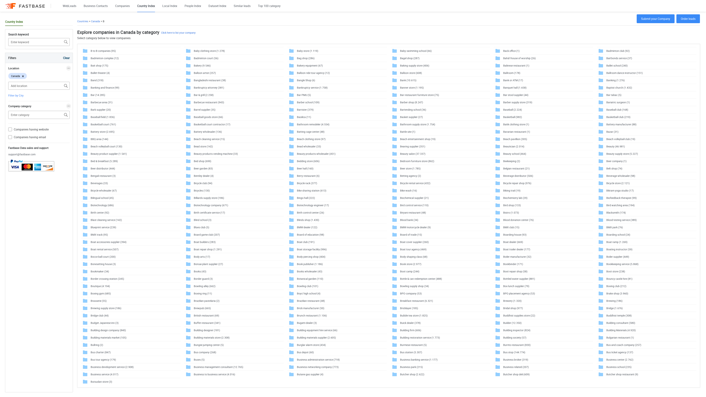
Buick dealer (410, 323)
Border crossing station (107, 278)
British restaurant (206, 315)
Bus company (205, 352)
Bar (98, 95)
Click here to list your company (178, 32)
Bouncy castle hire (619, 278)
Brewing (614, 301)
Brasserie (99, 301)
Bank (408, 80)
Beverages (99, 183)
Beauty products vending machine (216, 153)
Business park (411, 367)
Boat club (306, 242)
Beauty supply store (622, 153)
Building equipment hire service (317, 330)
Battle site (407, 131)
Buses (199, 359)
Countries (82, 21)
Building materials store (212, 337)
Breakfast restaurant (416, 301)
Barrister (305, 109)
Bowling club (307, 286)
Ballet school (617, 65)
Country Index (146, 6)
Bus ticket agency (619, 352)
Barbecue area (102, 102)
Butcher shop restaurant (622, 374)
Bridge (614, 308)
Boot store (615, 271)
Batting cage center (311, 131)
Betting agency (410, 176)
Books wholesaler (309, 271)
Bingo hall (306, 198)
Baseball (512, 109)
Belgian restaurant (516, 168)
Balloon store (411, 73)
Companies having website (31, 129)
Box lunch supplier (516, 286)
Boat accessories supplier (108, 242)
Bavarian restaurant (516, 131)
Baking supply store (414, 65)
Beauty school (514, 153)
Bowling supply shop (414, 286)
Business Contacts (96, 6)
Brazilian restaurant (311, 301)
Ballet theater (100, 73)
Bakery (202, 65)
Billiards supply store (209, 198)
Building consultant (620, 323)
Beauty (615, 146)
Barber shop (411, 102)
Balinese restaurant (516, 65)
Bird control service (414, 205)
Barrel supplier (204, 109)
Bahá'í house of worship (519, 58)
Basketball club (618, 117)
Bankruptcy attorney (209, 87)
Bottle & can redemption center (421, 278)
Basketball (512, 117)
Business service (104, 374)
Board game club (207, 234)
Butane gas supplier (310, 374)
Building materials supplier (316, 337)
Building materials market (108, 337)
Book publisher (310, 264)
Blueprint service (103, 227)
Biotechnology (102, 205)
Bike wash (408, 190)
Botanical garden (310, 278)
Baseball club (617, 109)
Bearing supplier (412, 146)
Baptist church (619, 87)
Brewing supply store (106, 308)
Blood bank (409, 220)
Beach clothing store (311, 139)
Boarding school (618, 234)
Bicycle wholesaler (104, 190)
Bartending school (413, 109)
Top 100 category (269, 6)
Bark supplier (101, 109)
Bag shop (306, 58)
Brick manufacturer (310, 308)
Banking (615, 80)
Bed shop (202, 161)
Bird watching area (620, 205)
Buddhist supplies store (519, 315)
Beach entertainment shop (418, 139)
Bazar (612, 131)
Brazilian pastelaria (207, 301)
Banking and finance (105, 87)
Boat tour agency (413, 249)
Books (200, 271)
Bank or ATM (513, 80)
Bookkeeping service (622, 264)
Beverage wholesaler (620, 176)
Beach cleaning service (209, 139)
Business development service (112, 367)
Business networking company (318, 367)
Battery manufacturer (621, 124)
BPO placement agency (519, 293)
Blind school (202, 220)
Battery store (103, 131)
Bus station (411, 352)
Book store (410, 264)
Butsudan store (101, 381)
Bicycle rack (307, 183)
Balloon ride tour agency (313, 73)
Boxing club (616, 286)
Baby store (307, 51)
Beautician (513, 146)
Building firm (410, 330)
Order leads (688, 19)
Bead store (203, 146)
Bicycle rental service (415, 183)
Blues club (201, 227)
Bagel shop (410, 58)
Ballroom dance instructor (624, 73)
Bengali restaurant (103, 176)
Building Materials (621, 330)
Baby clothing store (209, 51)
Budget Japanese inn (105, 323)
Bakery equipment (310, 65)
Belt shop (614, 168)
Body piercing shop (311, 256)
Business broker (515, 359)
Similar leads (242, 6)
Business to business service (214, 374)
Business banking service (419, 359)
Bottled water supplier (519, 278)
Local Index (169, 6)
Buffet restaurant (207, 323)
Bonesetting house (103, 264)
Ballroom (511, 73)
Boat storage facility (312, 249)
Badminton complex (105, 58)
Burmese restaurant (413, 345)
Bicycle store (618, 183)
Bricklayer (409, 308)
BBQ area (99, 139)
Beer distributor (103, 168)
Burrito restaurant (517, 345)
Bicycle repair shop (517, 183)
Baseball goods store (208, 117)
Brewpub (202, 308)
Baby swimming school (416, 51)
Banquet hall (515, 87)
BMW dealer (307, 227)
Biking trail (511, 190)
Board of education (310, 234)
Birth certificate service (209, 212)
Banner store (412, 87)
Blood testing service (621, 220)
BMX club (511, 227)
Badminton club (618, 51)
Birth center (100, 212)
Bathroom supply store (417, 124)
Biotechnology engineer (313, 205)
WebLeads (69, 6)
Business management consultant (218, 367)
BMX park (614, 227)
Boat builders (205, 242)
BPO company (411, 293)
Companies (122, 6)
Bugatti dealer (307, 323)
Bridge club (100, 315)
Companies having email (30, 137)
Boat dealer (513, 242)
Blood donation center (518, 220)
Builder (512, 323)
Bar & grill (204, 95)
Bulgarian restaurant (620, 337)
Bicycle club (203, 183)
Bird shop (512, 205)
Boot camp (409, 271)
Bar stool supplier (515, 95)
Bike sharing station (311, 190)
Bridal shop (513, 308)
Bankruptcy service (312, 87)
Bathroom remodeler (313, 124)
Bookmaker (100, 271)
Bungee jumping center (209, 345)
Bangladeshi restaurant (210, 80)
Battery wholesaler (208, 131)
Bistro (511, 212)
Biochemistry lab (515, 198)
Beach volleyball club (620, 139)
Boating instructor (619, 249)
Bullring (97, 345)
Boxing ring (203, 293)
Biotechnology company (211, 205)
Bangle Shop (306, 80)
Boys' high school (308, 293)
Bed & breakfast (104, 161)
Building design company (108, 330)
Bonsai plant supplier (208, 264)
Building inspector (516, 330)
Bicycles (202, 190)
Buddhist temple (619, 315)
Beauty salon (412, 153)
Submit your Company (655, 19)
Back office (511, 51)
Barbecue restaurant (209, 102)
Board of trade (411, 234)
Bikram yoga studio (620, 190)
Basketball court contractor (212, 124)
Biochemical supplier (414, 198)
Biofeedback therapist (621, 198)
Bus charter (101, 352)
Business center (619, 359)
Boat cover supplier (414, 242)
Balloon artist (205, 73)
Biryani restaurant (413, 212)
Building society (514, 337)
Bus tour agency (103, 359)
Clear (66, 58)
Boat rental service (105, 249)
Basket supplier (411, 117)
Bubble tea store (414, 315)
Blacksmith (616, 212)
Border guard (203, 278)
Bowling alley (204, 286)
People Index (193, 6)
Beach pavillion (515, 139)
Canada (95, 21)
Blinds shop (308, 220)
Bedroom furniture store (417, 161)
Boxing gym (101, 293)
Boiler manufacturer (517, 256)
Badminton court (206, 58)
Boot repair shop (515, 271)
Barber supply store (517, 102)
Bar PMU (304, 95)
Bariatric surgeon (618, 102)
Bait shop (99, 65)
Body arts (202, 256)
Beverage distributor (518, 176)
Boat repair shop (208, 249)
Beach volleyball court (106, 146)
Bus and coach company (623, 345)
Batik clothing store (516, 124)
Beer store (410, 168)
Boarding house (515, 234)
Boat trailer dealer (516, 249)
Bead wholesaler (309, 146)
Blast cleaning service (106, 220)
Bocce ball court (103, 256)
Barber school (308, 102)
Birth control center (310, 212)
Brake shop (617, 293)
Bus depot (305, 352)
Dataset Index (217, 6)
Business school (619, 367)
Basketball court (103, 124)
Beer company (616, 161)
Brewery (512, 301)
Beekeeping (511, 161)
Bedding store (308, 161)
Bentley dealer (204, 176)
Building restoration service (420, 337)
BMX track (99, 234)
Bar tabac (613, 95)
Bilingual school (102, 198)
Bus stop (514, 352)
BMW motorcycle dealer (415, 227)
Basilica (304, 117)
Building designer (207, 330)
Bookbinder (513, 264)
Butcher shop (412, 374)
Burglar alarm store (311, 345)
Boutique (100, 286)
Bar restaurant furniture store (419, 95)
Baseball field (103, 117)
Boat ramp (616, 242)
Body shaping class (413, 256)
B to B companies (103, 51)
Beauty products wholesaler (316, 153)
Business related (516, 367)
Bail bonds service (619, 58)
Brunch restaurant (312, 315)
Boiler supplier (617, 256)
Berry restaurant (308, 176)
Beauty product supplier (109, 153)
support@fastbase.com (21, 154)
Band (97, 80)
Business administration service (318, 359)
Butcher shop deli (516, 374)
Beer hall (305, 168)
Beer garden (203, 168)
